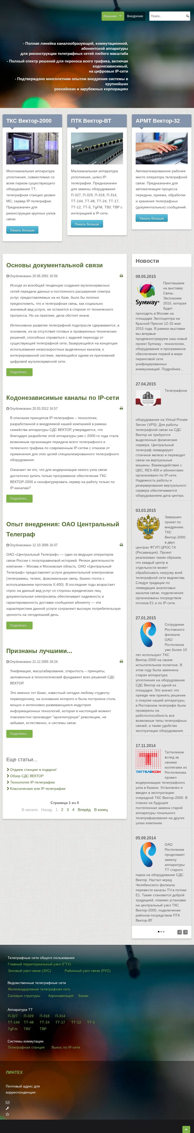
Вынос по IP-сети (66, 1047)
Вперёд (84, 810)
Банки (83, 996)
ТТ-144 (14, 1022)
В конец (101, 810)
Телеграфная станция (26, 1047)
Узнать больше (22, 229)
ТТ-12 (76, 1022)
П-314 (60, 1016)
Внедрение (135, 16)
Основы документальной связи (54, 265)
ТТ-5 (91, 1022)
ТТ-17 (60, 1022)
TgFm (12, 1029)
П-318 (45, 1016)
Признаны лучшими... (39, 650)
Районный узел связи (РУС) (88, 971)
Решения (110, 16)
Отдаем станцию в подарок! (33, 770)
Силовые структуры (24, 996)
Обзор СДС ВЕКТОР (26, 776)
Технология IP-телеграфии (32, 782)
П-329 (29, 1016)
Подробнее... (19, 372)
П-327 (13, 1016)
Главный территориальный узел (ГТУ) (39, 964)
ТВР (43, 1029)
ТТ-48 (29, 1022)
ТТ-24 (45, 1022)
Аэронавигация (61, 996)
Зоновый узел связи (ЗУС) (29, 971)
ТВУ (27, 1029)
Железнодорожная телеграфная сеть (39, 989)
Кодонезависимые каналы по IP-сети (62, 397)
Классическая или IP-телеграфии (37, 789)
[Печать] (121, 275)
